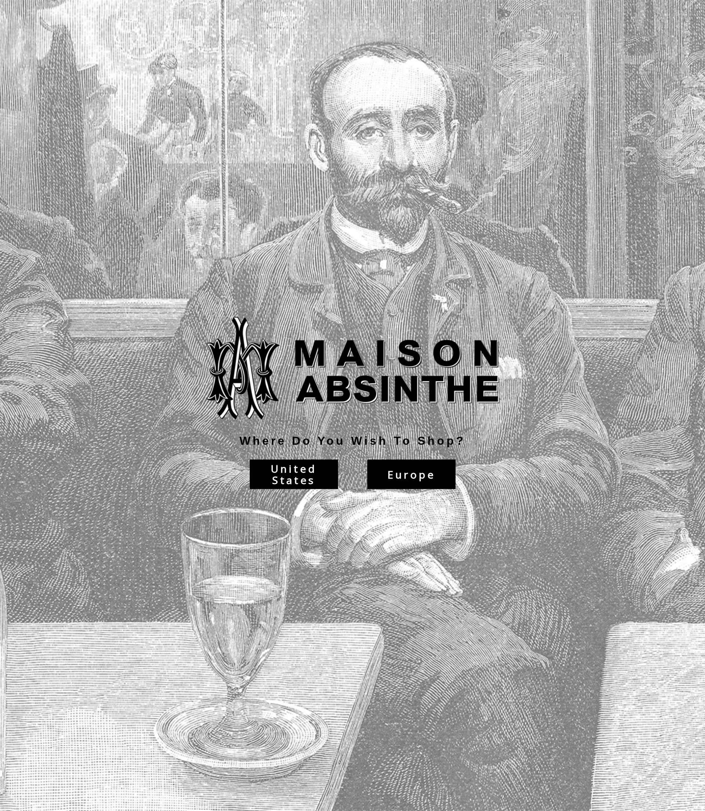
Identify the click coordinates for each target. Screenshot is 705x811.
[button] (704, 807)
